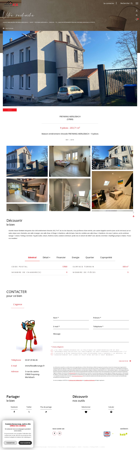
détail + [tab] (46, 257)
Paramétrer (10, 443)
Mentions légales (71, 447)
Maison (51, 22)
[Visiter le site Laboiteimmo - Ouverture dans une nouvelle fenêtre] (119, 446)
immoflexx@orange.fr (35, 365)
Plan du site (61, 447)
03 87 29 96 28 (31, 360)
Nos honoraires (52, 447)
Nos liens (86, 447)
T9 (56, 22)
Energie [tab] (75, 257)
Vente (31, 22)
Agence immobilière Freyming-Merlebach (15, 22)
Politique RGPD (94, 447)
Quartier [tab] (90, 257)
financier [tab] (61, 257)
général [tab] (32, 257)
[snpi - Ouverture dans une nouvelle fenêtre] (107, 434)
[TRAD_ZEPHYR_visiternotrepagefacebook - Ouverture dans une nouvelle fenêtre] (54, 433)
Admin (80, 447)
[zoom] (27, 176)
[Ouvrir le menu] (137, 3)
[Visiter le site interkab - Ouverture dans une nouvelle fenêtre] (120, 434)
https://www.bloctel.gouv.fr (77, 376)
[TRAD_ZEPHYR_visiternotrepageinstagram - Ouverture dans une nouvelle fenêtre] (60, 433)
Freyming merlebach (41, 22)
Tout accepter (25, 443)
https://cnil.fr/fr (72, 373)
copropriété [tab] (106, 257)
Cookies (102, 447)
